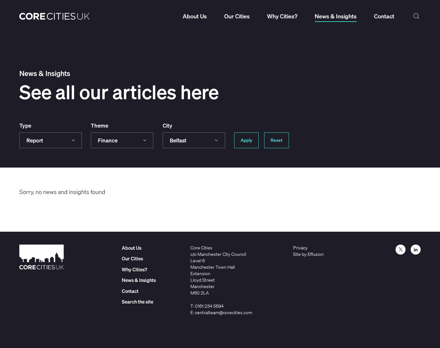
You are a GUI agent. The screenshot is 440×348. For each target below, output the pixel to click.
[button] (50, 140)
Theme (99, 125)
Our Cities (237, 16)
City (167, 125)
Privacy (300, 248)
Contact (384, 16)
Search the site (416, 16)
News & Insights (336, 16)
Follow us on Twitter (401, 250)
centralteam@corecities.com (223, 312)
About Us (195, 16)
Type (25, 125)
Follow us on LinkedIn (416, 250)
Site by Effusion (308, 254)
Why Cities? (282, 16)
